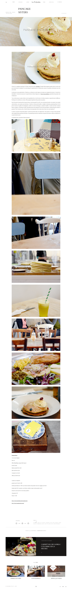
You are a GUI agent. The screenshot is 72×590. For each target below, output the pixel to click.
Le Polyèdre (36, 2)
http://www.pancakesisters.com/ (18, 503)
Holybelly (38, 86)
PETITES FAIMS (9, 13)
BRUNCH (13, 12)
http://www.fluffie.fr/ (45, 94)
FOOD (44, 2)
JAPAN (27, 2)
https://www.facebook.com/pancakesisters (19, 500)
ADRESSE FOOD (8, 12)
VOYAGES (21, 2)
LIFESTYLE (51, 2)
